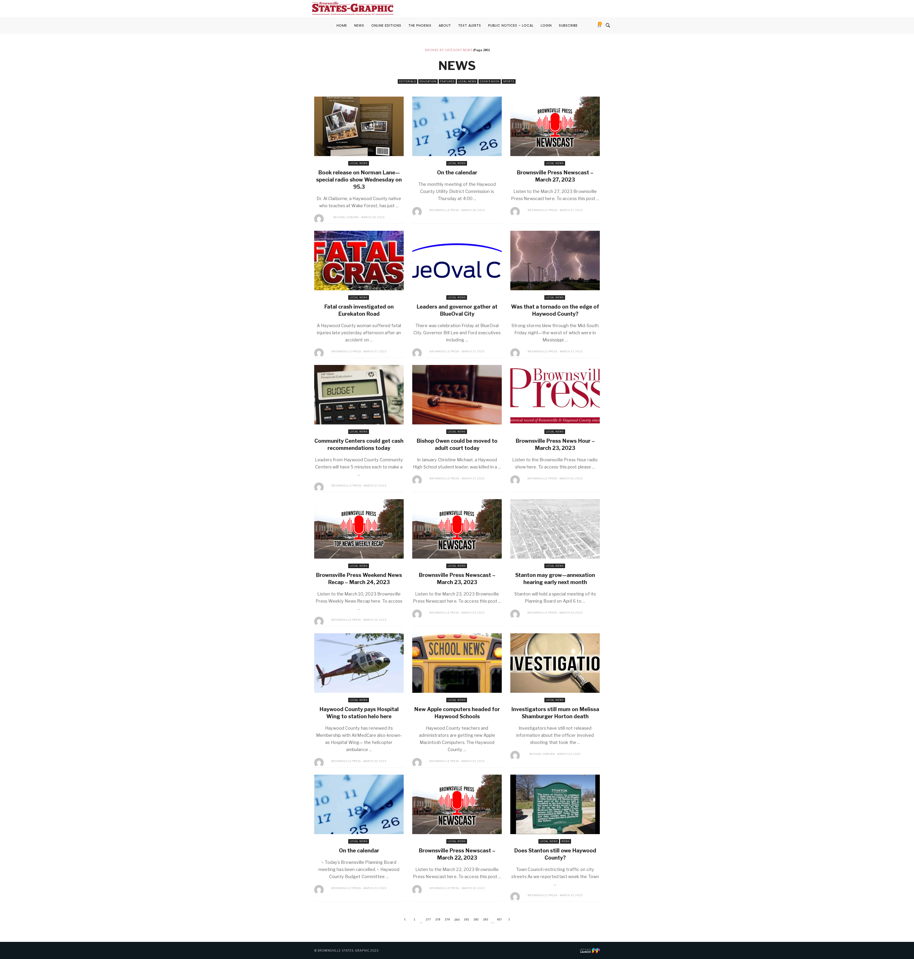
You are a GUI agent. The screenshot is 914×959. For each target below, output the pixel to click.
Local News (467, 81)
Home (342, 25)
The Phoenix (420, 25)
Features (447, 81)
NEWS (359, 25)
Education (428, 81)
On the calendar (457, 172)
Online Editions (386, 25)
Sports (508, 81)
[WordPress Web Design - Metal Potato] (590, 950)
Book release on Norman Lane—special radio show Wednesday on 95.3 (359, 179)
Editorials (407, 81)
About (445, 25)
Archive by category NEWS (449, 50)
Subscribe (568, 25)
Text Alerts (469, 25)
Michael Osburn (346, 217)
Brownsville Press (444, 210)
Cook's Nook (489, 81)
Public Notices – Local (511, 25)
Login (546, 25)
